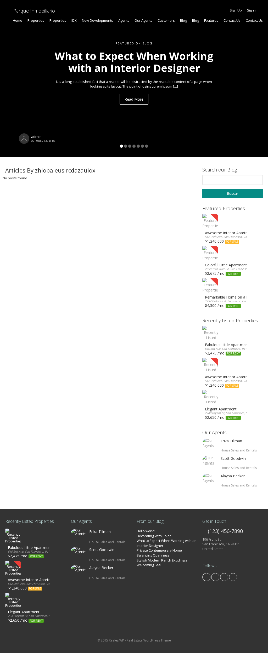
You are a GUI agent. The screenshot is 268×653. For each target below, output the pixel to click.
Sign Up (236, 10)
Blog (183, 20)
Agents (123, 20)
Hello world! (146, 531)
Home (17, 20)
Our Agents (143, 20)
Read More (134, 99)
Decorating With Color (154, 536)
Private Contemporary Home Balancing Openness (159, 553)
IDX (74, 20)
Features (211, 20)
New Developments (97, 20)
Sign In (252, 10)
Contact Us (232, 20)
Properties (35, 20)
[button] (20, 78)
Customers (166, 20)
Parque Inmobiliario (33, 11)
